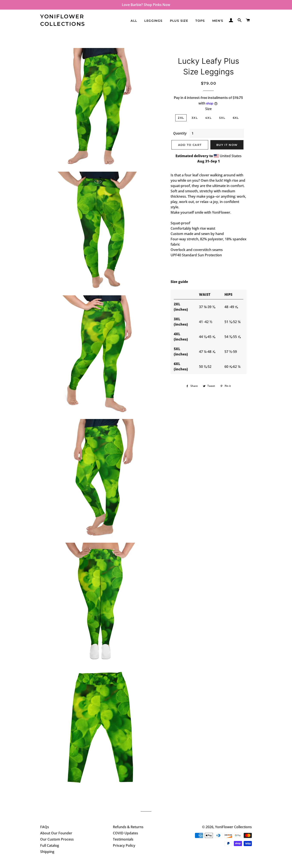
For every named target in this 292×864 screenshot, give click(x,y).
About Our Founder (56, 833)
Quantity (180, 133)
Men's (217, 21)
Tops (200, 21)
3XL (195, 117)
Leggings (153, 21)
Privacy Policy (124, 845)
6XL (236, 117)
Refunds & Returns (128, 827)
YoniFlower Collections (62, 20)
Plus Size (179, 21)
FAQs (44, 827)
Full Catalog (49, 845)
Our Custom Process (57, 839)
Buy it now (226, 144)
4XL (208, 117)
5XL (222, 117)
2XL (181, 117)
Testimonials (123, 839)
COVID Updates (125, 833)
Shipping (47, 851)
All (134, 21)
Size (208, 108)
